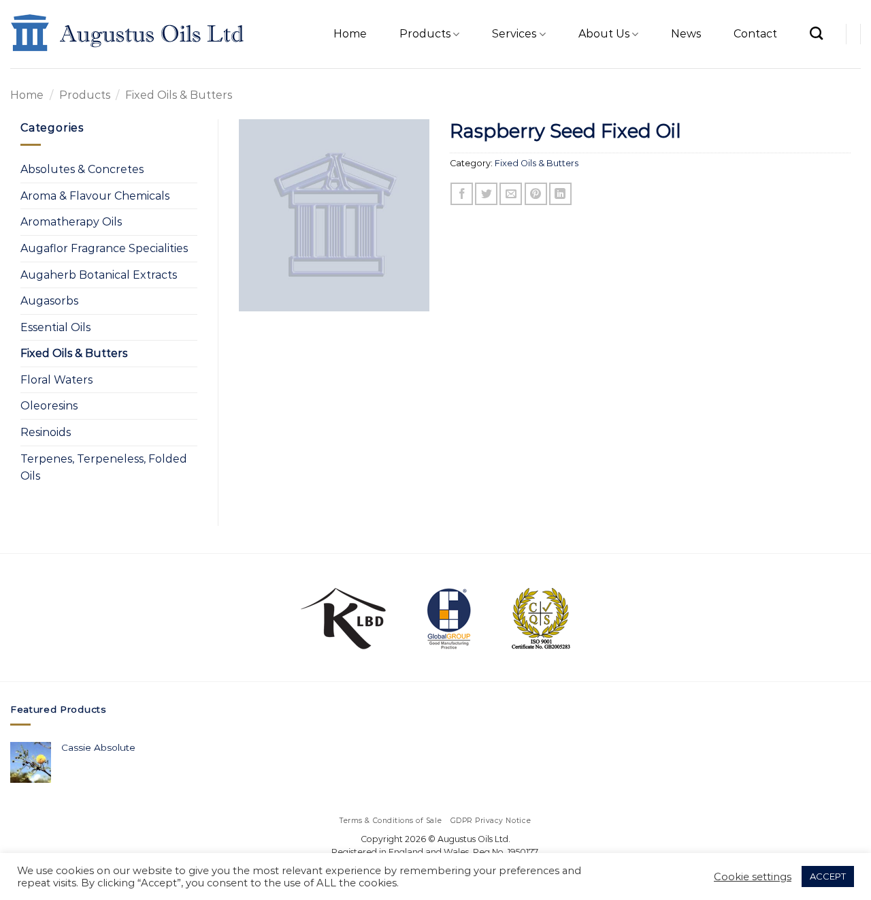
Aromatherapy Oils (71, 221)
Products (424, 33)
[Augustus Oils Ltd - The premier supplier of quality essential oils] (128, 34)
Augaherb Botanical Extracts (98, 274)
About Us (603, 33)
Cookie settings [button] (752, 877)
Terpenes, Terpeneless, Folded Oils (103, 467)
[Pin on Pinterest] (536, 194)
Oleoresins (49, 405)
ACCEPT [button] (828, 876)
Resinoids (45, 432)
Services (514, 33)
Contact (755, 33)
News (686, 33)
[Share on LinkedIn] (560, 194)
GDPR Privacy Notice (490, 820)
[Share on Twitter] (486, 194)
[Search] (816, 33)
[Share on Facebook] (461, 194)
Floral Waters (56, 379)
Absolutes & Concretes (82, 169)
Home (350, 33)
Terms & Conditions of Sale (391, 820)
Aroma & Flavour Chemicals (94, 195)
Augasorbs (49, 300)
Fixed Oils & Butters (178, 95)
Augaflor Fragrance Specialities (104, 248)
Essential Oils (55, 327)
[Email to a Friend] (510, 194)
